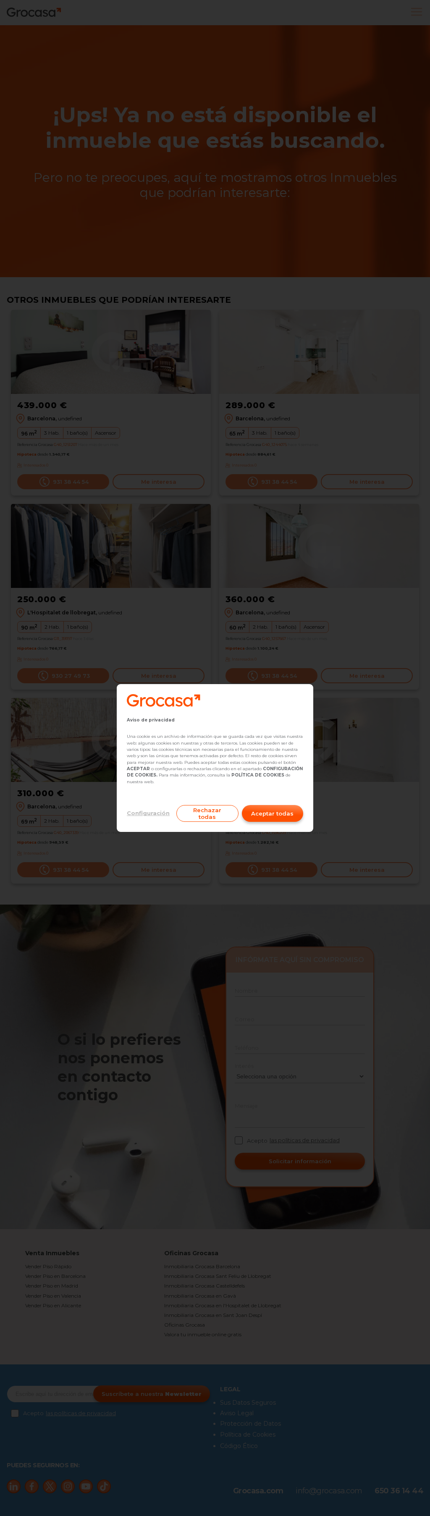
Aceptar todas (272, 813)
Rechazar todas (207, 813)
